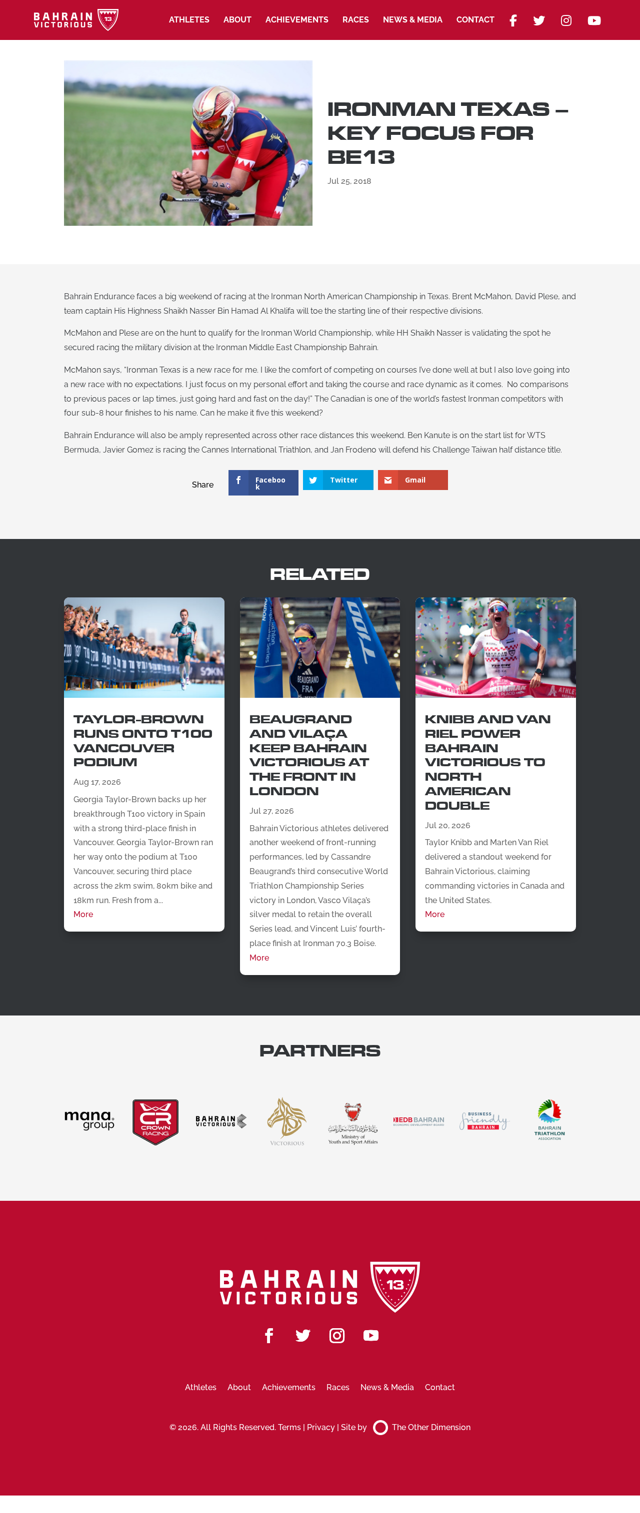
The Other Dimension (431, 1427)
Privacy (321, 1427)
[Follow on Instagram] (337, 1336)
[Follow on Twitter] (303, 1336)
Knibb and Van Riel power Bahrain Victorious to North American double (488, 762)
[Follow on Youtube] (371, 1336)
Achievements (297, 19)
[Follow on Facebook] (269, 1336)
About (238, 19)
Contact (475, 19)
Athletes (189, 19)
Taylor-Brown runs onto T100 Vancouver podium (143, 741)
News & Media (412, 19)
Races (355, 19)
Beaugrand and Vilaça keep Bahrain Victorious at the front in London (309, 755)
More (83, 914)
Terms (289, 1427)
